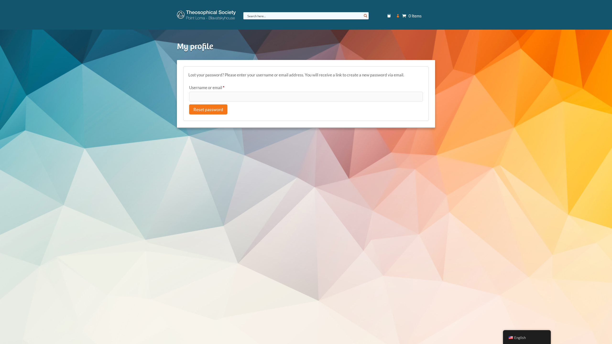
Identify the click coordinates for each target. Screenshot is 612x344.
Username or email (215, 87)
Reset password (208, 109)
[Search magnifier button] (365, 16)
